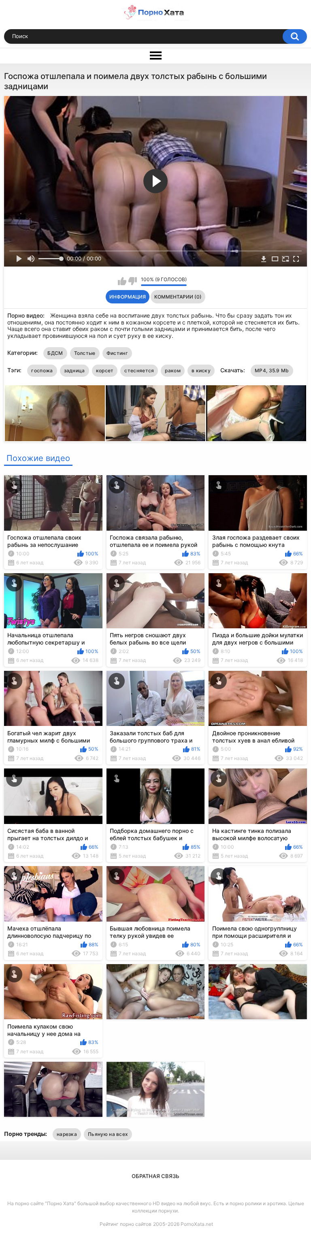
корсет (105, 370)
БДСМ (55, 353)
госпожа (42, 370)
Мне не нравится (132, 281)
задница (74, 370)
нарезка (67, 1134)
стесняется (139, 370)
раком (173, 370)
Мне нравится (122, 281)
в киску (201, 370)
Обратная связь (155, 1176)
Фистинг (117, 353)
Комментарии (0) (178, 297)
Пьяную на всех (108, 1134)
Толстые (85, 353)
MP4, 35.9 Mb (272, 370)
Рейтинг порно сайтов (125, 1224)
